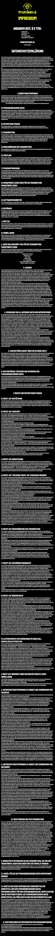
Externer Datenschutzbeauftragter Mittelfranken (36, 929)
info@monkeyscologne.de (27, 38)
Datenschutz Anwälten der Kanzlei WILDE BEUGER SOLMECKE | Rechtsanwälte (31, 931)
